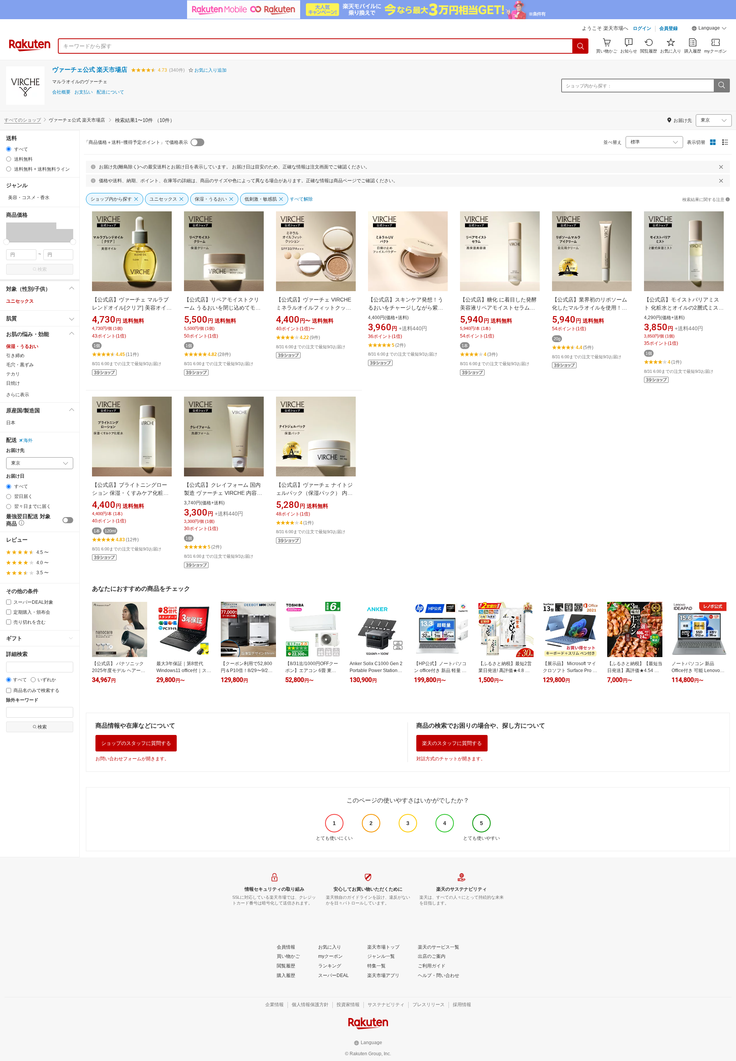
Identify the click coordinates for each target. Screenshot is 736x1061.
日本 (10, 422)
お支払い (83, 92)
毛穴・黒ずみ (20, 364)
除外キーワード (22, 700)
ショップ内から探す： (589, 86)
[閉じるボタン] (721, 167)
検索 (42, 269)
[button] (709, 29)
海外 (28, 440)
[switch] (67, 520)
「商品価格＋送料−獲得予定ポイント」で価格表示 (136, 142)
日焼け (13, 383)
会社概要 (61, 92)
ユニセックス (20, 301)
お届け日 (15, 476)
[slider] (6, 242)
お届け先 (15, 450)
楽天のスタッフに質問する (452, 743)
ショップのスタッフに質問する (136, 743)
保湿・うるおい (22, 346)
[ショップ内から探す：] (721, 85)
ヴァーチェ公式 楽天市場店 (89, 69)
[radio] (8, 149)
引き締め (15, 355)
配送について (110, 92)
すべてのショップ (22, 120)
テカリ (13, 374)
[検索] (580, 46)
